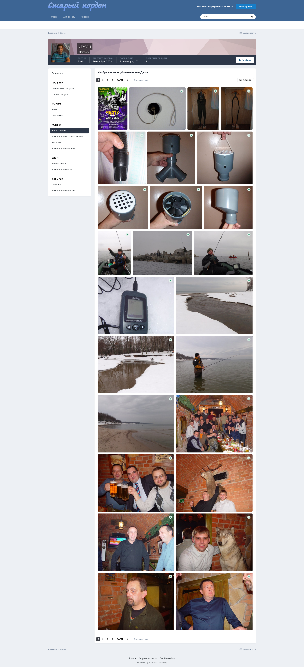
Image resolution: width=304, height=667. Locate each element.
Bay (102, 445)
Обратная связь (148, 658)
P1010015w (204, 176)
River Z (103, 386)
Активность (69, 16)
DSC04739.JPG (186, 445)
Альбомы (56, 142)
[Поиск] (252, 16)
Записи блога (59, 163)
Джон (109, 123)
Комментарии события (63, 190)
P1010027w (106, 176)
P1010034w (196, 119)
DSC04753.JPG (186, 563)
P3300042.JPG (108, 267)
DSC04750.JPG (186, 622)
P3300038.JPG (204, 267)
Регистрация (245, 6)
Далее (120, 80)
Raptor (181, 386)
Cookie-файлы (167, 658)
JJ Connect (105, 327)
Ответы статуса (60, 94)
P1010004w (212, 221)
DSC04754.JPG (108, 563)
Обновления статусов (234, 16)
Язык (132, 658)
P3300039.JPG (143, 267)
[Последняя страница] (127, 80)
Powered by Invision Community (152, 662)
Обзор (54, 16)
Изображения (59, 130)
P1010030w (229, 122)
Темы (54, 109)
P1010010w (105, 221)
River (181, 327)
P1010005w (158, 221)
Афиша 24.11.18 (108, 119)
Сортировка (245, 80)
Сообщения (57, 115)
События (56, 184)
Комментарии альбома (63, 148)
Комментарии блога (62, 169)
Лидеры (85, 16)
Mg (133, 122)
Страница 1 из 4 (141, 80)
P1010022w (155, 176)
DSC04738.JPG (108, 504)
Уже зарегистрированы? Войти (213, 6)
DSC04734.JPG (186, 504)
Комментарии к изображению (67, 136)
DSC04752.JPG (108, 622)
